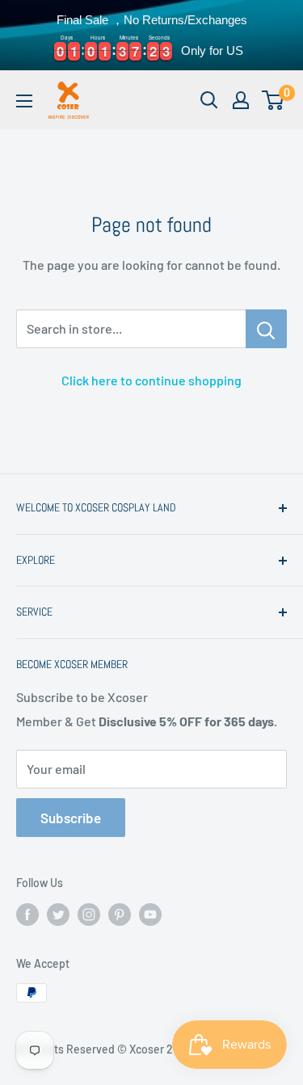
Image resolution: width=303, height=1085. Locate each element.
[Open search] (209, 100)
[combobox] (131, 328)
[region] (151, 35)
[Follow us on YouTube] (150, 914)
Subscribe (70, 818)
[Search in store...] (266, 328)
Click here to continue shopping (151, 380)
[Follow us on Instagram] (89, 914)
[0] (273, 100)
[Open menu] (24, 101)
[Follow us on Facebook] (27, 914)
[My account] (241, 100)
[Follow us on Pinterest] (119, 914)
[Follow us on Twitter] (58, 914)
